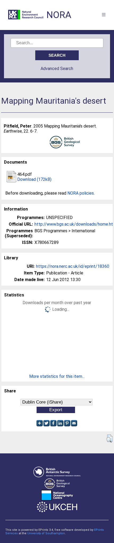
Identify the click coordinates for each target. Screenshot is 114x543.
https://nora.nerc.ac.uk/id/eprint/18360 (72, 266)
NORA (58, 15)
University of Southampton (46, 533)
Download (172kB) (34, 179)
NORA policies (80, 193)
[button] (109, 439)
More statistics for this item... (57, 376)
